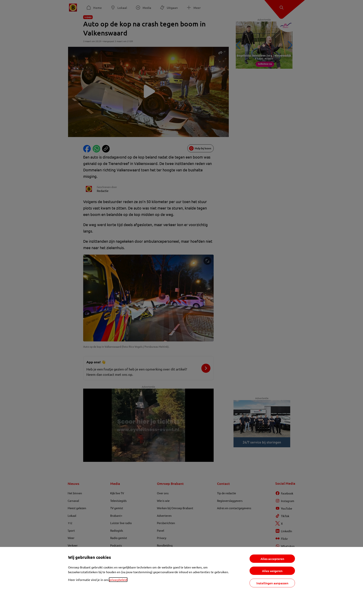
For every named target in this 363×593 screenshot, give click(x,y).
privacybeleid (118, 579)
